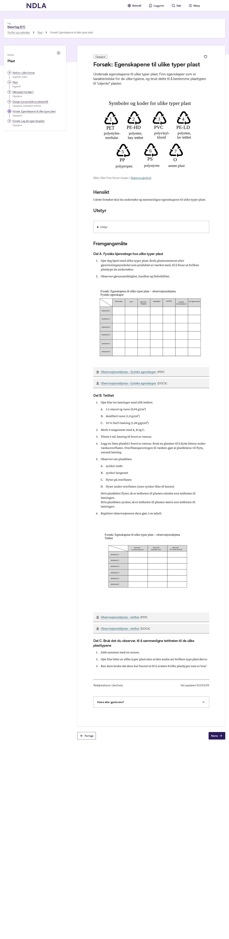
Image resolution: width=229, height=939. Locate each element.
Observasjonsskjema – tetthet (120, 617)
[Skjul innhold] (58, 53)
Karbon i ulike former (23, 72)
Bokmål (136, 5)
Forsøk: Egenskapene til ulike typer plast (33, 111)
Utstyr (99, 210)
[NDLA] (36, 5)
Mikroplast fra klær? (23, 92)
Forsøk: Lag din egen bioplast (28, 120)
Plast (40, 32)
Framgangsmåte (110, 243)
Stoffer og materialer (18, 32)
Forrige (89, 735)
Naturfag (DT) (16, 27)
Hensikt (101, 192)
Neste (214, 735)
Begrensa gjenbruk (141, 177)
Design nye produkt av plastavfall (30, 101)
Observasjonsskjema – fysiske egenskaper (128, 372)
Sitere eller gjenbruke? (110, 702)
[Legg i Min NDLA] (205, 56)
